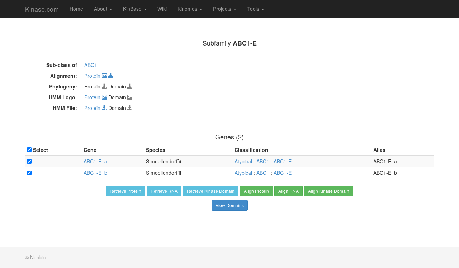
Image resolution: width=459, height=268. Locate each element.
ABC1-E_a (95, 161)
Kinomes (188, 8)
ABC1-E (283, 161)
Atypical (243, 161)
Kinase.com (42, 9)
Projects (223, 8)
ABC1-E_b (95, 172)
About (101, 8)
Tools (254, 8)
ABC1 (90, 64)
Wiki (162, 8)
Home (76, 8)
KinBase (133, 8)
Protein (93, 75)
